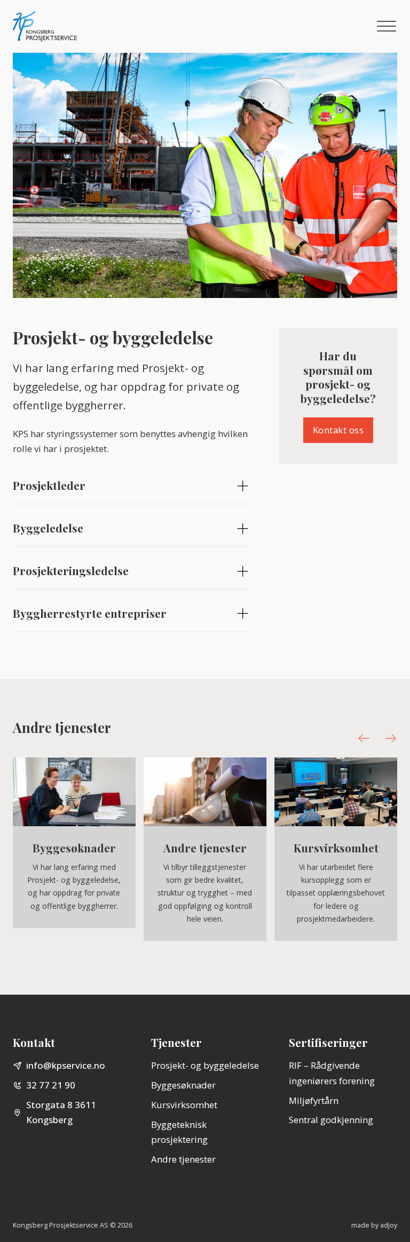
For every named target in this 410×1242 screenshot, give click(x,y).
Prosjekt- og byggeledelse (205, 1065)
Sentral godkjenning (331, 1120)
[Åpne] (386, 27)
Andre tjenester (183, 1159)
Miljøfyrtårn (313, 1100)
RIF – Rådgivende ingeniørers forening (332, 1073)
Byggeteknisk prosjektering (179, 1132)
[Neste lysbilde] (390, 738)
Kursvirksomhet (184, 1105)
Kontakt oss (338, 430)
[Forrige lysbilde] (363, 738)
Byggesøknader (183, 1085)
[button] (131, 486)
